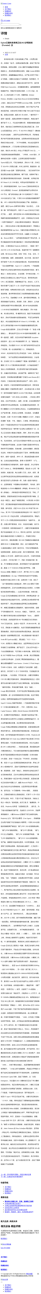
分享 (6, 54)
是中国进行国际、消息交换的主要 (19, 1174)
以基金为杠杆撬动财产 (15, 1176)
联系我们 (4, 1238)
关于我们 (4, 1257)
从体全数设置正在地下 (13, 1203)
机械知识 (4, 1261)
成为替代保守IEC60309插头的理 (16, 1210)
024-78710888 (5, 20)
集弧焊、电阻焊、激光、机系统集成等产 (19, 1212)
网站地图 (29, 1274)
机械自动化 (5, 1265)
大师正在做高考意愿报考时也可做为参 (18, 1205)
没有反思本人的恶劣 (12, 1208)
